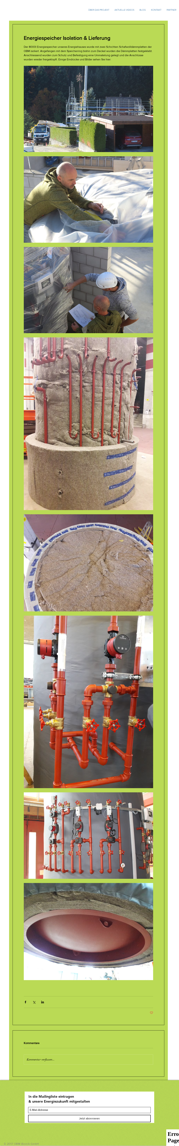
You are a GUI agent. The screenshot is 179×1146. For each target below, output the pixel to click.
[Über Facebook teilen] (25, 1002)
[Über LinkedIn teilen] (42, 1002)
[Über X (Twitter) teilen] (34, 1002)
